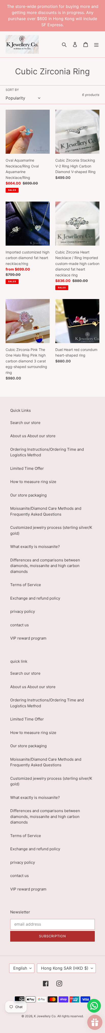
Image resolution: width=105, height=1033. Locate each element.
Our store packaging (28, 495)
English (20, 968)
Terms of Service (25, 584)
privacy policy (22, 611)
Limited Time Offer (27, 468)
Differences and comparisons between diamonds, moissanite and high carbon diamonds (45, 566)
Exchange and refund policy (35, 598)
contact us (19, 624)
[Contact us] (94, 1006)
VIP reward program (28, 638)
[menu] (96, 44)
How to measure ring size (33, 481)
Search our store (25, 422)
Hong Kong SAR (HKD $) (64, 968)
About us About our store (33, 435)
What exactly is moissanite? (35, 546)
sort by (12, 90)
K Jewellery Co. (45, 1016)
